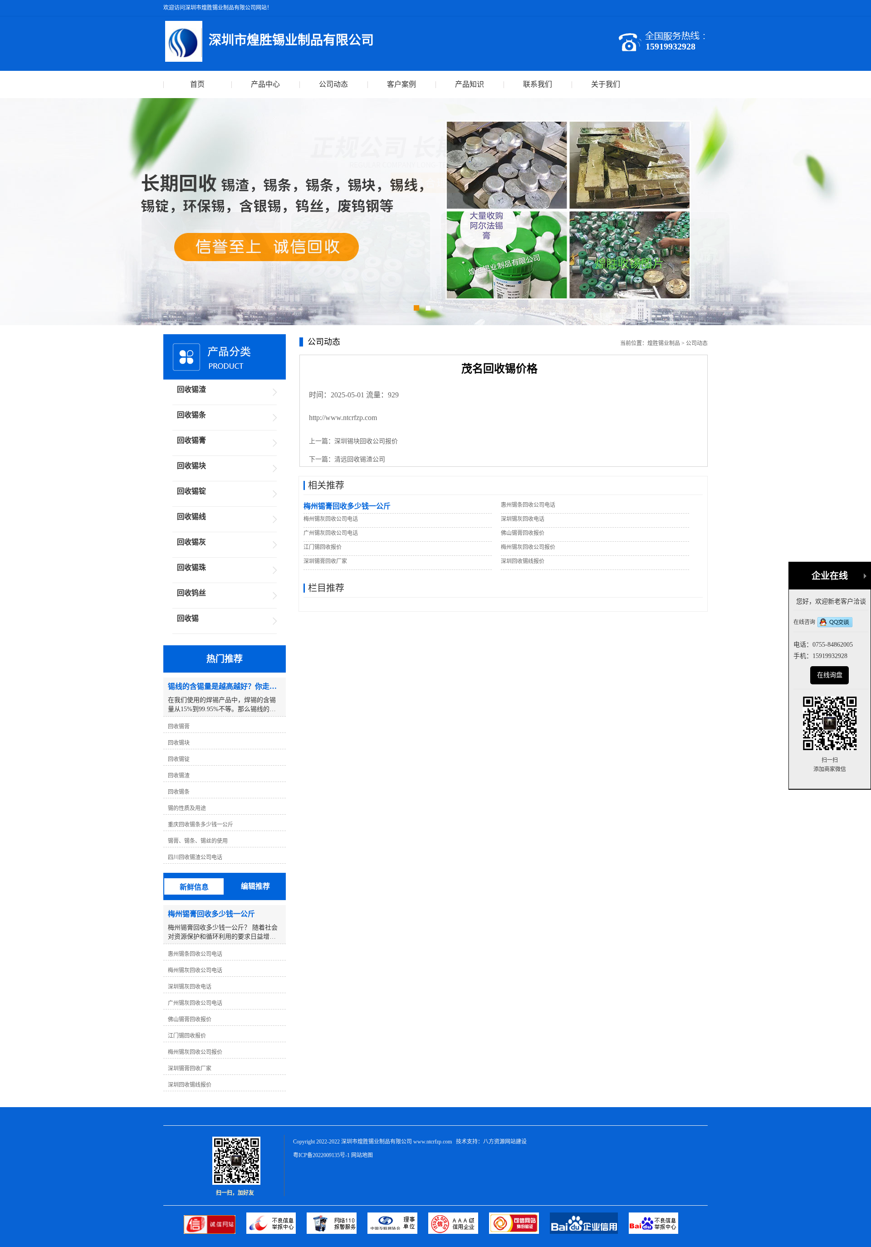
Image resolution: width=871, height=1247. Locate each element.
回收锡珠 (191, 567)
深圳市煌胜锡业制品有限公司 (376, 1141)
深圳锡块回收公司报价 (366, 441)
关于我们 (605, 84)
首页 (197, 84)
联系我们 (537, 84)
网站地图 (362, 1155)
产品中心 (265, 84)
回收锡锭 (191, 491)
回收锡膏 (191, 440)
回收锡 (188, 618)
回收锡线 (191, 516)
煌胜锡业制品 (663, 343)
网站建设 (516, 1141)
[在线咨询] (834, 623)
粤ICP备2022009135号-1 (321, 1155)
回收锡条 (191, 415)
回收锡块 (191, 466)
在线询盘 (829, 675)
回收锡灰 (191, 542)
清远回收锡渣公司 (359, 459)
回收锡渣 (191, 389)
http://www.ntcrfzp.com (343, 417)
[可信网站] (519, 1231)
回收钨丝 (191, 593)
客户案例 (401, 84)
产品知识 (469, 84)
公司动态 (333, 84)
